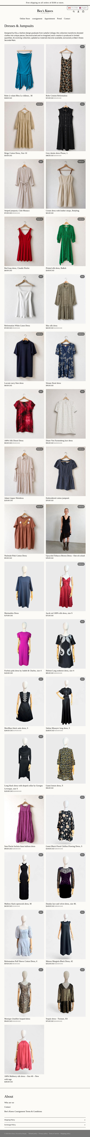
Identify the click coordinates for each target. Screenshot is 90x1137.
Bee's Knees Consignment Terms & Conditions (23, 1111)
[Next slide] (82, 68)
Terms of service (54, 1133)
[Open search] (73, 11)
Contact (7, 1107)
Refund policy (33, 1133)
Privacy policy (43, 1133)
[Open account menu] (78, 11)
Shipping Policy (9, 1120)
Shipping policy (65, 1133)
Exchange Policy (10, 1125)
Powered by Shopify (21, 1133)
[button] (77, 8)
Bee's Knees (12, 1133)
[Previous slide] (49, 68)
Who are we (9, 1102)
